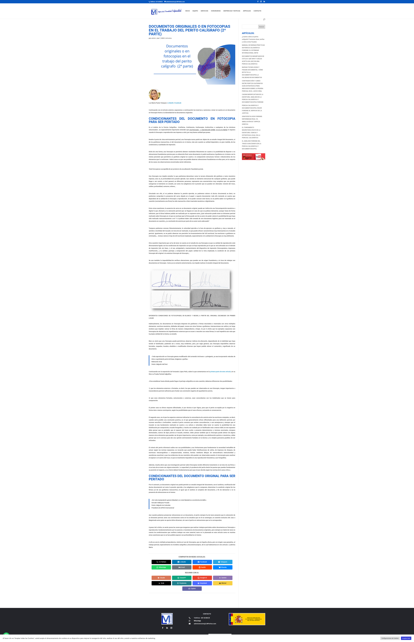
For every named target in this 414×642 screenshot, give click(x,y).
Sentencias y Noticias (231, 11)
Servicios (204, 11)
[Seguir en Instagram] (171, 628)
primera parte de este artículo (220, 371)
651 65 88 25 (205, 618)
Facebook (178, 103)
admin (153, 38)
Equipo (195, 11)
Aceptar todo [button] (406, 638)
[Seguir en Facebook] (162, 628)
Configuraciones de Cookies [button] (390, 638)
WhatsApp (197, 621)
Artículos (247, 11)
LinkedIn (171, 103)
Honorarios (216, 11)
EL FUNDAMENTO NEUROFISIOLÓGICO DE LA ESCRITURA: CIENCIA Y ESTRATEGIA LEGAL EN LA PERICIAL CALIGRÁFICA (251, 132)
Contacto (257, 11)
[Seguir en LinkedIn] (167, 628)
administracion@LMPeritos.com (205, 624)
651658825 (159, 1)
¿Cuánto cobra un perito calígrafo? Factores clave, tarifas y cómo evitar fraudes (253, 39)
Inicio (187, 11)
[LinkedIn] (264, 1)
